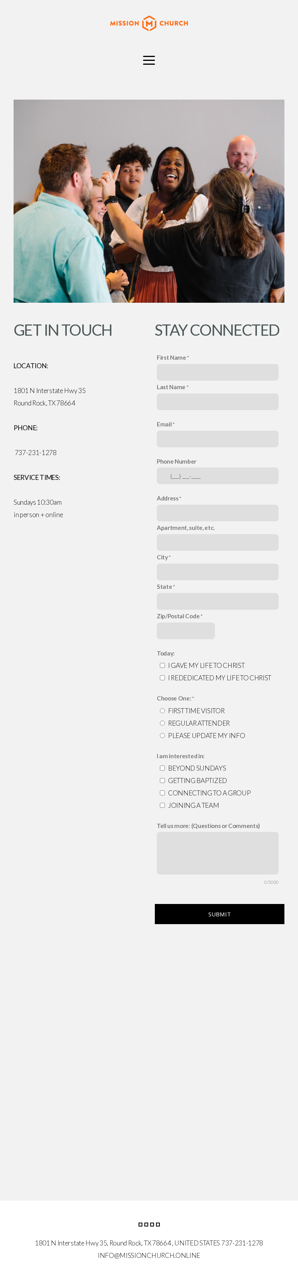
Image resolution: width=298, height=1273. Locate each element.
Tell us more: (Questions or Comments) (208, 825)
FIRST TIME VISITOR (196, 711)
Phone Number (176, 461)
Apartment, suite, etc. (186, 527)
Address (167, 498)
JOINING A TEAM (193, 805)
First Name (171, 357)
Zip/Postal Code (178, 615)
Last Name (171, 386)
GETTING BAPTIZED (197, 780)
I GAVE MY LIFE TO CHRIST (206, 665)
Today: (166, 653)
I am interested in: (180, 755)
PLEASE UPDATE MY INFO (206, 735)
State (164, 586)
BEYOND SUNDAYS (197, 768)
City (162, 557)
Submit (219, 914)
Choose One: (174, 698)
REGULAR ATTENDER (199, 723)
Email (164, 424)
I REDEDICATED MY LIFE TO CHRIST (219, 678)
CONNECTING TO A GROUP (209, 793)
